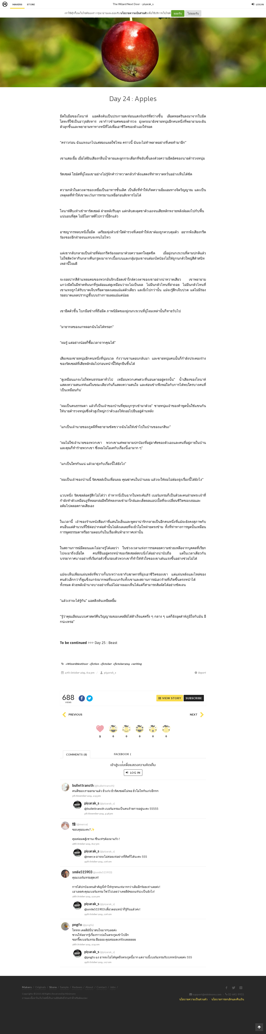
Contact (102, 987)
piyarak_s (148, 4)
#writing (136, 663)
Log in (134, 772)
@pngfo (89, 957)
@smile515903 (94, 909)
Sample (64, 987)
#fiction (94, 663)
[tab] (76, 754)
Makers (17, 4)
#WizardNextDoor (77, 663)
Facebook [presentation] (122, 755)
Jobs (113, 987)
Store (31, 4)
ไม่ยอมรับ (193, 13)
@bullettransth (94, 808)
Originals (40, 987)
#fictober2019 (121, 663)
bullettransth (83, 785)
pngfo (77, 924)
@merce (89, 856)
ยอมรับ (178, 13)
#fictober (106, 663)
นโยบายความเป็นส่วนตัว (133, 13)
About (89, 987)
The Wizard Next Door (126, 4)
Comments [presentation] (76, 754)
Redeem (77, 987)
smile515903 (82, 872)
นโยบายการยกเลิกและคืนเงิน (227, 999)
